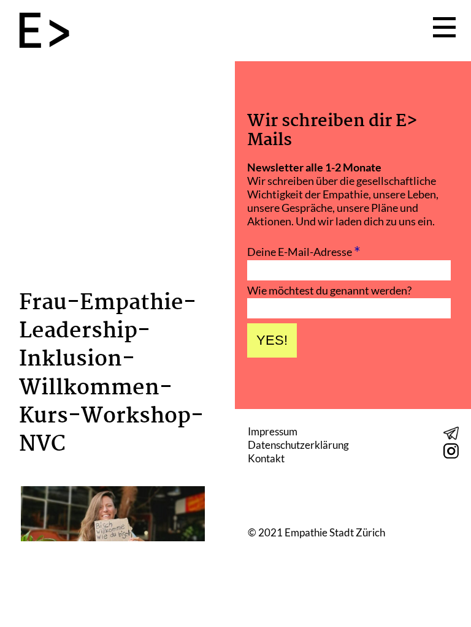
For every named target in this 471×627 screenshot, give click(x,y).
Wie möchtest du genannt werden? (329, 290)
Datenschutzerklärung (298, 444)
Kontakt (266, 458)
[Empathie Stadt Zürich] (49, 31)
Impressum (272, 431)
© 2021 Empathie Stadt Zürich (316, 532)
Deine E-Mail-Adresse (304, 250)
